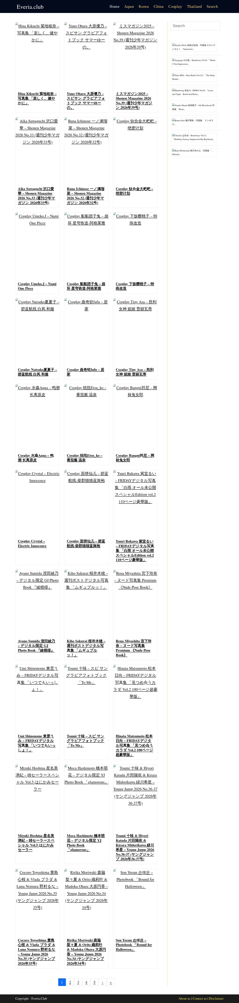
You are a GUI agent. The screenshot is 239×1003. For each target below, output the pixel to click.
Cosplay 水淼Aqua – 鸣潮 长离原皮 (36, 458)
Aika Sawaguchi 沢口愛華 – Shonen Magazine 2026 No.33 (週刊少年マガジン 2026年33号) (36, 195)
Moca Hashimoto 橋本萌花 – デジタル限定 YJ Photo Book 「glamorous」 (86, 842)
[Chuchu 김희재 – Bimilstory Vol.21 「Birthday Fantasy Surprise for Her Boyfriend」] (195, 137)
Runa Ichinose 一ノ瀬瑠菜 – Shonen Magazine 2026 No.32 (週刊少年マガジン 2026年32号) (85, 195)
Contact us (200, 998)
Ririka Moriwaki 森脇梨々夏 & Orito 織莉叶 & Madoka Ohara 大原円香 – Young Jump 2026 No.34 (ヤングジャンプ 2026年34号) (86, 951)
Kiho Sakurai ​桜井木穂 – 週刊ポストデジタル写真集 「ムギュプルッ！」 (86, 647)
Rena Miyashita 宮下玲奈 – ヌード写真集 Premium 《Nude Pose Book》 (134, 647)
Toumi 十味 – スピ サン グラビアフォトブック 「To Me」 (85, 740)
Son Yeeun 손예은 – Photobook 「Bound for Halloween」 (134, 944)
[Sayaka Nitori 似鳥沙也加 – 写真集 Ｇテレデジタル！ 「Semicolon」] (195, 46)
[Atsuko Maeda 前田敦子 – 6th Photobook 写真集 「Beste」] (195, 107)
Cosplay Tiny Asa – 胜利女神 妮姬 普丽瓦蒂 (135, 372)
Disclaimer (216, 998)
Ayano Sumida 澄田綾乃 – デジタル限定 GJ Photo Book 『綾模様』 (36, 645)
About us (184, 998)
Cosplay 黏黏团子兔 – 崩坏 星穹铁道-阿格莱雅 (86, 286)
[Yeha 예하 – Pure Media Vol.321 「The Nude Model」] (195, 76)
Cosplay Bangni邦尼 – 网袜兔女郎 (135, 458)
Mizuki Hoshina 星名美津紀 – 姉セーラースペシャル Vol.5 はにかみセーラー (36, 842)
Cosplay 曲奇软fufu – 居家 (85, 372)
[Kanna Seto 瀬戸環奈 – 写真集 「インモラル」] (195, 122)
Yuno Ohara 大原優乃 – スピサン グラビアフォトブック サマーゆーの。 (86, 100)
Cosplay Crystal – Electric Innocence (32, 543)
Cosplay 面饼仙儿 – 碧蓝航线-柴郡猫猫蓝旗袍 (86, 543)
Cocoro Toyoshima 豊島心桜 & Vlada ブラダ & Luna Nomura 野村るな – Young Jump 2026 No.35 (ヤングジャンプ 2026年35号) (36, 951)
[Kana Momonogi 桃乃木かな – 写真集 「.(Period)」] (195, 152)
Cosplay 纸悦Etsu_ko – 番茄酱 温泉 (84, 458)
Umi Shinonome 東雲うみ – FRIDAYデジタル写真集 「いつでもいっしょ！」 (37, 743)
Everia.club (30, 6)
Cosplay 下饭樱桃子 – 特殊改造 (135, 286)
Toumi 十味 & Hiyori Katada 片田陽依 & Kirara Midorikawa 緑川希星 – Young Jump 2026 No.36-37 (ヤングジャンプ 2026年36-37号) (135, 847)
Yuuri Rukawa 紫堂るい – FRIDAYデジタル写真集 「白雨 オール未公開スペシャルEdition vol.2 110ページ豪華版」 (135, 550)
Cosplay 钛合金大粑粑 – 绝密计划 (134, 191)
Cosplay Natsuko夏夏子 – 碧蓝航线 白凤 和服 (37, 372)
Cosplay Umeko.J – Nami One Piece (37, 286)
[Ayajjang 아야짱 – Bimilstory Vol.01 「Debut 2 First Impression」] (195, 61)
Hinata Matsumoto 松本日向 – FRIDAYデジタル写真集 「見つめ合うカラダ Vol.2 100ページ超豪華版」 (134, 745)
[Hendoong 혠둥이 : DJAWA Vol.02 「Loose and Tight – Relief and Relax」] (195, 92)
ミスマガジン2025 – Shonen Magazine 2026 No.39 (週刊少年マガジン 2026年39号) (134, 100)
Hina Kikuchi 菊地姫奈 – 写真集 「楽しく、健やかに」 (37, 98)
